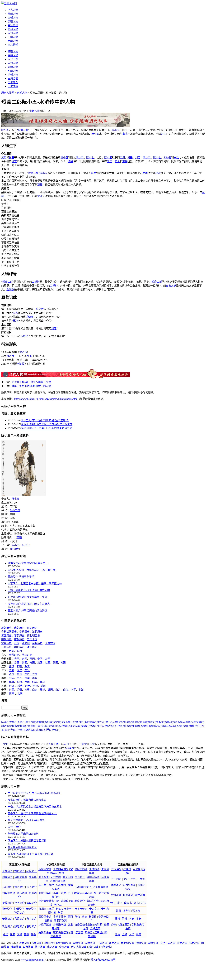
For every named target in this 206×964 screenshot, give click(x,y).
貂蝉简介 (19, 908)
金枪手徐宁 (59, 916)
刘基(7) (48, 729)
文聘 (19, 934)
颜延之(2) (156, 726)
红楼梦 (127, 869)
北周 (42, 682)
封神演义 (128, 895)
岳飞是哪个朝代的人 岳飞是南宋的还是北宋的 (34, 793)
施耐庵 (92, 936)
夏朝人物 (13, 13)
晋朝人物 (13, 40)
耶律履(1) (92, 722)
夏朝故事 (24, 943)
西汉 (11, 666)
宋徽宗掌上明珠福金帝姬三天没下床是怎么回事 (35, 806)
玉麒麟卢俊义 (61, 869)
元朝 (66, 744)
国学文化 (105, 946)
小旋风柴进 (44, 924)
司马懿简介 (8, 893)
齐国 (16, 658)
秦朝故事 (78, 943)
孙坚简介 (19, 902)
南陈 (34, 678)
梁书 (136, 902)
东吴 (27, 670)
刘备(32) (166, 726)
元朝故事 (194, 943)
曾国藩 (79, 932)
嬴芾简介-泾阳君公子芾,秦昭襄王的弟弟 (30, 854)
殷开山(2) (54, 726)
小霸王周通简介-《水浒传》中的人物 (29, 590)
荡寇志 (136, 910)
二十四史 (116, 879)
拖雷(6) (59, 722)
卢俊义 (24, 336)
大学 (131, 934)
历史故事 (13, 86)
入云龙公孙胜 (46, 885)
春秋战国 (13, 25)
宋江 (163, 133)
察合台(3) (81, 722)
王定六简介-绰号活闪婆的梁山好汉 (27, 610)
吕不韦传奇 (81, 908)
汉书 (132, 879)
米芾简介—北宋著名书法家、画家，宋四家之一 (35, 583)
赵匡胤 (70, 748)
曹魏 (11, 670)
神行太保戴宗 (46, 901)
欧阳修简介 (93, 877)
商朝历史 (19, 627)
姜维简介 (7, 918)
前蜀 (11, 689)
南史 (131, 918)
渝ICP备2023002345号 (103, 959)
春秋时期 (14, 655)
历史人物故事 (79, 946)
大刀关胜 (56, 877)
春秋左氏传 (137, 924)
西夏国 (26, 643)
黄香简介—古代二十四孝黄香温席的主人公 (32, 813)
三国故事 (102, 943)
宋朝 (19, 537)
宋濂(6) (40, 729)
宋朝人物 (13, 63)
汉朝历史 (37, 631)
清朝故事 (16, 946)
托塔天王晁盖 (46, 908)
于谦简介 (94, 869)
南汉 (65, 689)
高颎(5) (189, 722)
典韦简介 (31, 918)
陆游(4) (128, 726)
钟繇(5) (93, 726)
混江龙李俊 (62, 901)
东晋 (19, 674)
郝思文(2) (118, 722)
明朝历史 (19, 647)
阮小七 (90, 157)
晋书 (112, 902)
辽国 (16, 643)
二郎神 (36, 281)
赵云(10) (184, 726)
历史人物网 (7, 92)
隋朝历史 (6, 639)
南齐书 (128, 902)
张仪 (77, 916)
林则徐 (93, 916)
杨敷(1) (16, 726)
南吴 (27, 689)
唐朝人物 (13, 55)
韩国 (63, 662)
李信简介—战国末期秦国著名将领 (27, 840)
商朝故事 (36, 943)
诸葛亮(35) (195, 726)
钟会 (33, 934)
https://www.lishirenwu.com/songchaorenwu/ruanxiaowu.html (45, 398)
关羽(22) (175, 726)
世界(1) (13, 722)
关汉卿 (98, 924)
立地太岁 (171, 285)
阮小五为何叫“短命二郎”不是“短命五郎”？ (45, 420)
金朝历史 (37, 643)
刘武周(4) (75, 726)
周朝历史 (32, 627)
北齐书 (127, 910)
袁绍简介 (19, 887)
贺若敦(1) (33, 726)
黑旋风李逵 (44, 916)
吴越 (42, 689)
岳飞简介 (80, 877)
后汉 (35, 685)
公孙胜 (167, 157)
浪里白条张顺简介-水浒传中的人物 (31, 386)
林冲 (158, 173)
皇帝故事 (28, 946)
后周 (43, 685)
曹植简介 (7, 902)
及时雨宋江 (44, 869)
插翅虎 (29, 316)
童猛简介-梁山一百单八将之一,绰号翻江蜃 (32, 570)
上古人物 (13, 10)
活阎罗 (10, 289)
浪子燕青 (43, 877)
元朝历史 (6, 647)
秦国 (39, 658)
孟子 (124, 934)
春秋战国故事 (63, 943)
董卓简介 (31, 902)
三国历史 (6, 635)
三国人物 (13, 37)
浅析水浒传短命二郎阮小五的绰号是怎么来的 (46, 424)
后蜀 (19, 689)
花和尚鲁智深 (61, 932)
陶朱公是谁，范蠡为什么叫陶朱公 (27, 800)
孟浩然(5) (110, 726)
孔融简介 (7, 926)
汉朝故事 (90, 943)
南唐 (34, 689)
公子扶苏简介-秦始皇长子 (22, 847)
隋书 (124, 918)
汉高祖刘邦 (100, 932)
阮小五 (5, 130)
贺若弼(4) (180, 722)
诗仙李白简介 (83, 887)
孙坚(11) (12, 729)
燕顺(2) (136, 722)
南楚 (58, 689)
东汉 (27, 666)
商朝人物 (13, 17)
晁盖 (11, 157)
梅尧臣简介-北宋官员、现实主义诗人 (29, 603)
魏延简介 (19, 926)
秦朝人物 (13, 29)
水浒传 (23, 352)
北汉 (81, 689)
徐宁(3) (109, 722)
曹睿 (26, 934)
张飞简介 (31, 887)
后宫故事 (93, 946)
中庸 (138, 934)
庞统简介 (31, 908)
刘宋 (11, 678)
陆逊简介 (7, 908)
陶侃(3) (147, 726)
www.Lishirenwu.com (32, 959)
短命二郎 (23, 130)
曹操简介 (7, 871)
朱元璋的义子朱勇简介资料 (23, 833)
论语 (117, 934)
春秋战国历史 (9, 631)
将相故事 (40, 946)
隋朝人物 (13, 51)
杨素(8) (24, 726)
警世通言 (140, 895)
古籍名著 (13, 78)
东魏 (19, 682)
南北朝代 (13, 44)
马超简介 (19, 918)
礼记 (120, 924)
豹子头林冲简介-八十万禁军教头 (26, 820)
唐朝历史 (19, 639)
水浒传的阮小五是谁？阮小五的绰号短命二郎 (46, 428)
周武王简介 (14, 827)
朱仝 (117, 161)
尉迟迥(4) (6, 726)
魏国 (55, 662)
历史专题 (13, 82)
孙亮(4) (21, 729)
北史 (138, 918)
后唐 (20, 685)
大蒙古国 (50, 643)
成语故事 (52, 946)
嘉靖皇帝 (95, 928)
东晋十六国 (30, 674)
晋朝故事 (114, 943)
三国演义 (116, 869)
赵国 (47, 662)
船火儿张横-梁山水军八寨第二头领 (31, 382)
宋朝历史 (6, 643)
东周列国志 (129, 885)
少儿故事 (64, 946)
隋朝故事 (141, 943)
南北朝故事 (127, 943)
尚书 (113, 924)
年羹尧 (89, 932)
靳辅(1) (51, 722)
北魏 (11, 682)
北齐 (34, 682)
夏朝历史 (6, 627)
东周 (19, 651)
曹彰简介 (31, 926)
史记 (125, 879)
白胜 (176, 157)
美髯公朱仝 (44, 932)
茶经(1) (21, 722)
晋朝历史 (19, 635)
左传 (128, 928)
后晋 (27, 685)
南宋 (11, 693)
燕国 (39, 662)
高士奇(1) (30, 722)
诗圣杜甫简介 (100, 887)
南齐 (19, 678)
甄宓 (12, 934)
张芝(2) (101, 726)
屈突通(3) (44, 726)
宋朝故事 (182, 943)
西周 (11, 651)
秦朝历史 (24, 631)
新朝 (19, 666)
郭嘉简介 (7, 877)
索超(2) (171, 722)
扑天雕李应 (59, 924)
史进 (61, 873)
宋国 (24, 658)
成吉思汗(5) (69, 722)
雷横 (124, 161)
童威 (124, 133)
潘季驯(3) (41, 722)
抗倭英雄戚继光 (84, 924)
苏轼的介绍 (93, 901)
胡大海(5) (30, 729)
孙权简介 (31, 871)
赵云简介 (22, 893)
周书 (117, 918)
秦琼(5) (85, 726)
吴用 (3, 157)
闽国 (50, 689)
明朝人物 (13, 70)
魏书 (118, 910)
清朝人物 (13, 74)
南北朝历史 (33, 635)
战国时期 (27, 655)
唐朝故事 (153, 943)
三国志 (141, 879)
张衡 (29, 356)
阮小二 (80, 157)
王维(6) (120, 726)
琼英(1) (144, 722)
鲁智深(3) (161, 722)
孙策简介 (19, 912)
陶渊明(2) (137, 726)
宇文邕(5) (198, 722)
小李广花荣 (59, 893)
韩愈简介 (80, 901)
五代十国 (13, 59)
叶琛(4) (56, 729)
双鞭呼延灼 (44, 893)
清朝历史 (32, 647)
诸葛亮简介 (20, 877)
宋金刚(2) (65, 726)
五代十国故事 (167, 943)
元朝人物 (13, 67)
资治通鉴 (116, 895)
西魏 (27, 682)
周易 (127, 924)
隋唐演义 (116, 885)
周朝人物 (13, 21)
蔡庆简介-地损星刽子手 (21, 576)
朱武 (60, 912)
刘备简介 (19, 871)
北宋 (20, 693)
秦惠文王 (94, 908)
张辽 (5, 934)
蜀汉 (19, 670)
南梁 (27, 678)
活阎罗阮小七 (63, 908)
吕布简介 (7, 887)
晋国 (32, 658)
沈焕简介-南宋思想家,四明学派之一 (28, 563)
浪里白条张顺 (58, 881)
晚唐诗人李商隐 (83, 893)
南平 (73, 689)
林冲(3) (152, 722)
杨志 (14, 161)
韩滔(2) (128, 722)
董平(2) (101, 722)
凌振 (39, 184)
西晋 (11, 674)
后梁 (11, 685)
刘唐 (137, 157)
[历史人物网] (9, 3)
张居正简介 (81, 869)
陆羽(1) (5, 722)
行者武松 (61, 885)
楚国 (47, 658)
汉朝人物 (13, 33)
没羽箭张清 (60, 920)
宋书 (119, 902)
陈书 (143, 902)
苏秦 (84, 916)
